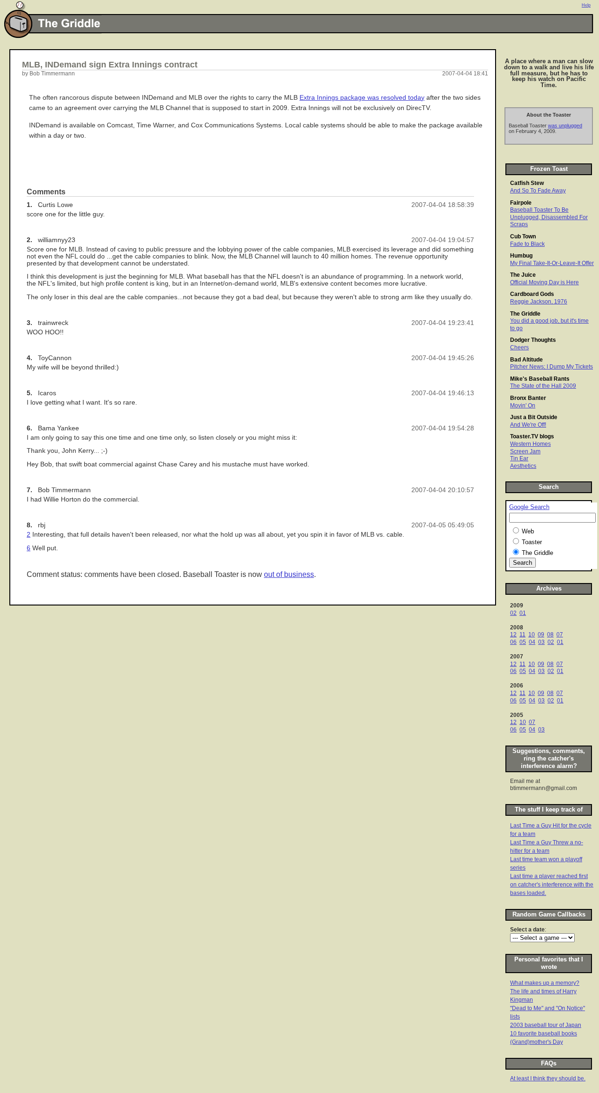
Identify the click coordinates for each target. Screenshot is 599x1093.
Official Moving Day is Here (544, 282)
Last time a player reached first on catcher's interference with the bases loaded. (551, 884)
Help (586, 5)
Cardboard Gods (532, 294)
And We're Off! (528, 424)
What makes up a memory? (544, 983)
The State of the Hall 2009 (543, 386)
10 (531, 634)
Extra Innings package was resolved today (362, 97)
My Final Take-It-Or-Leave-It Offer (552, 263)
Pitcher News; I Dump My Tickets (551, 366)
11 (522, 634)
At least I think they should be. (547, 1078)
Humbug (521, 255)
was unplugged (565, 125)
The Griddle (525, 313)
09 (541, 634)
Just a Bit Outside (533, 417)
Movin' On (522, 405)
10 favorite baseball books (543, 1033)
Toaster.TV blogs (532, 436)
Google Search (529, 507)
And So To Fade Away (538, 190)
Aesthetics (523, 466)
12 (513, 634)
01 (522, 613)
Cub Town (523, 236)
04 (532, 642)
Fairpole (521, 202)
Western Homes (530, 444)
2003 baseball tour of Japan (545, 1025)
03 (541, 642)
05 (522, 642)
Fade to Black (527, 244)
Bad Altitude (526, 359)
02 (513, 613)
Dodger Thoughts (533, 340)
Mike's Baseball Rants (540, 379)
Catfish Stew (527, 183)
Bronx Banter (528, 398)
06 (513, 642)
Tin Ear (519, 458)
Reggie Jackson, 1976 (538, 301)
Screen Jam (525, 451)
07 (559, 634)
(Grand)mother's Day (536, 1042)
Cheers (519, 347)
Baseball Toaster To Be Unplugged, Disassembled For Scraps (549, 217)
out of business (289, 574)
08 (550, 634)
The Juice (523, 275)
